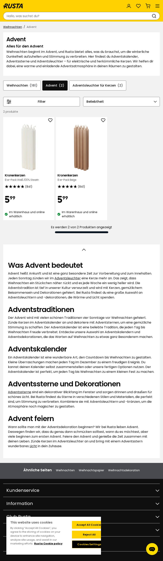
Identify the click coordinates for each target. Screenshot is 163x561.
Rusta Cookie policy (48, 543)
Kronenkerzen (22, 177)
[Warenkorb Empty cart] (148, 6)
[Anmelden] (129, 6)
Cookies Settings (89, 544)
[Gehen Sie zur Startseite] (13, 6)
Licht (33, 446)
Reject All (89, 534)
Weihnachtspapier (91, 470)
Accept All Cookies (89, 525)
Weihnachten (12, 27)
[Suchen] (155, 16)
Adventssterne (19, 392)
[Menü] (157, 6)
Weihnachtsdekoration (124, 470)
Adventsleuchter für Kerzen (98, 85)
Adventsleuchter (67, 278)
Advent (55, 85)
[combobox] (77, 16)
